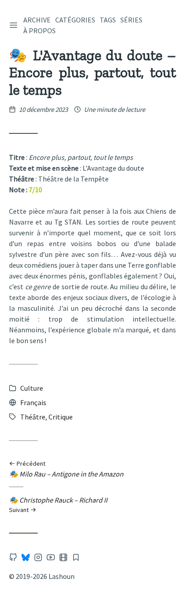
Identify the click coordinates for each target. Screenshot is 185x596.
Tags (108, 19)
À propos (39, 30)
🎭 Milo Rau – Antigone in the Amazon (66, 469)
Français (33, 402)
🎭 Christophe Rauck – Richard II (58, 504)
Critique (60, 416)
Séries (131, 19)
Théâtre (32, 416)
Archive (37, 19)
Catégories (75, 19)
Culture (31, 388)
